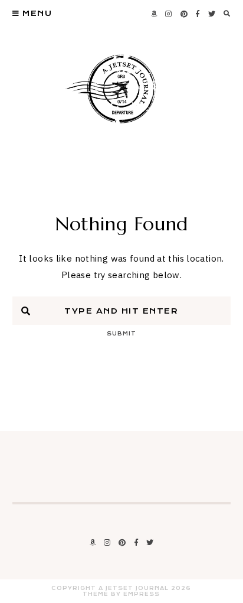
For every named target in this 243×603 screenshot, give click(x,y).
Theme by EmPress (121, 594)
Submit (121, 334)
